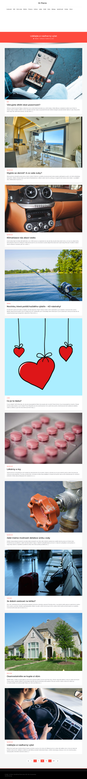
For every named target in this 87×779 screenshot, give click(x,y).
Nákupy (54, 9)
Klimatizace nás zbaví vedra (21, 237)
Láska (40, 9)
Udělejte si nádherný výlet (20, 745)
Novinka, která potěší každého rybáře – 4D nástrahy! (34, 306)
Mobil (44, 9)
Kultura (36, 9)
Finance (30, 9)
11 (38, 761)
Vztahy (66, 9)
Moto (49, 9)
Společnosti (60, 9)
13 (46, 761)
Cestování (9, 9)
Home (36, 38)
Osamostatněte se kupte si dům (23, 676)
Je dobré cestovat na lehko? (21, 601)
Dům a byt (19, 9)
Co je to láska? (14, 401)
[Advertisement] (43, 21)
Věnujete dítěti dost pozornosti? (23, 105)
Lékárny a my (14, 469)
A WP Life (27, 774)
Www (71, 9)
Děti (14, 9)
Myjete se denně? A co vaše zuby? (24, 173)
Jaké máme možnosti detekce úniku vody (28, 538)
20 (54, 761)
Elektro (25, 9)
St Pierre (42, 3)
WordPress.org (8, 775)
